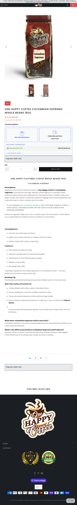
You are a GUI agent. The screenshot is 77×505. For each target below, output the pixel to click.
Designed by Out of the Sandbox (40, 500)
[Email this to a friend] (46, 358)
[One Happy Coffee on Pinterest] (38, 473)
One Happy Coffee (21, 500)
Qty (6, 165)
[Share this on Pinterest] (41, 358)
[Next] (70, 47)
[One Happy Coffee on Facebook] (34, 473)
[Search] (67, 5)
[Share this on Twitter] (30, 358)
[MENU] (1, 5)
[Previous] (6, 47)
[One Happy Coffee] (38, 5)
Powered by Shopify (60, 500)
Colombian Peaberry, (32, 205)
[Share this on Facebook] (35, 358)
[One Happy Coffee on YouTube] (42, 473)
